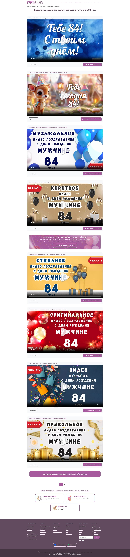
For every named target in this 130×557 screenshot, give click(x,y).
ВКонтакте (96, 533)
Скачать (34, 64)
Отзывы (100, 2)
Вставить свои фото (93, 173)
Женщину (68, 525)
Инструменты (78, 2)
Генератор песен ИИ (31, 536)
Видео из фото (30, 527)
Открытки (42, 529)
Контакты (94, 525)
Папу (67, 531)
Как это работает (82, 525)
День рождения (56, 525)
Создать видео (63, 2)
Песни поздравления (45, 527)
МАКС (95, 531)
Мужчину (68, 527)
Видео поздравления (45, 525)
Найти (96, 537)
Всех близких (69, 533)
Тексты (80, 531)
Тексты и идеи (87, 2)
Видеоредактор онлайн (32, 534)
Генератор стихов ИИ (32, 538)
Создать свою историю (92, 119)
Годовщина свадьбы (57, 531)
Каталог (71, 2)
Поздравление (30, 525)
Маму (67, 529)
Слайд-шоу (29, 529)
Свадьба (55, 529)
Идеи (80, 533)
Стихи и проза (43, 531)
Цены (94, 2)
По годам (42, 536)
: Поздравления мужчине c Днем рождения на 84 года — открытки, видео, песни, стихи (65, 490)
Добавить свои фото (93, 64)
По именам (42, 533)
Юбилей (55, 527)
